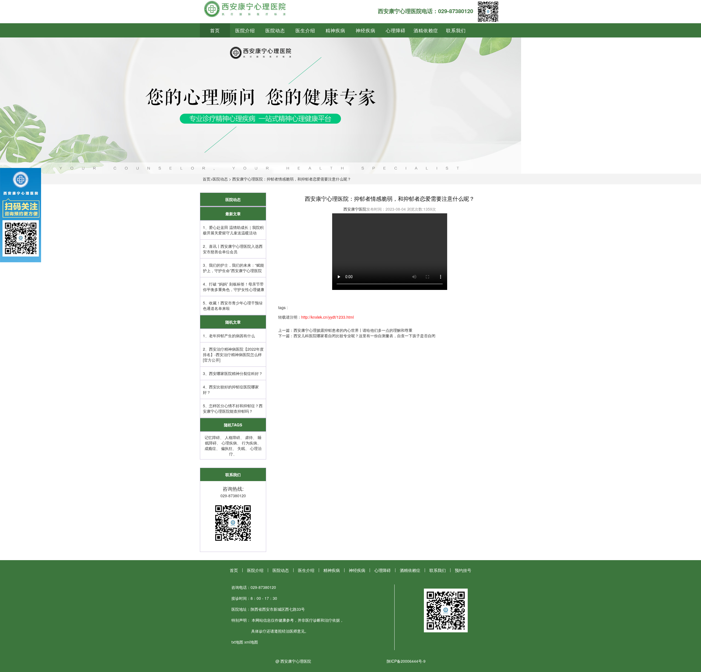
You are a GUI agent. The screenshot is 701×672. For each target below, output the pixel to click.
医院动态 (275, 30)
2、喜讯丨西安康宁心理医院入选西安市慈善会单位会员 (233, 248)
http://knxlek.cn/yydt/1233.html (327, 317)
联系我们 (456, 30)
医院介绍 (245, 30)
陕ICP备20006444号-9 (406, 661)
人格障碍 (232, 437)
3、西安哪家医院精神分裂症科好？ (233, 373)
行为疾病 (249, 443)
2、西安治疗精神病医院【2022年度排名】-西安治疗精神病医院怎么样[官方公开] (233, 354)
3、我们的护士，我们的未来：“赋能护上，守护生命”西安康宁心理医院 (233, 267)
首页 (215, 30)
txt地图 (237, 642)
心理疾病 (229, 443)
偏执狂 (226, 448)
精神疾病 (335, 30)
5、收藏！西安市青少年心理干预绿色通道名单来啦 (233, 305)
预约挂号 (463, 570)
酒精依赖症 (425, 30)
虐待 (249, 437)
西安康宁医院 (354, 209)
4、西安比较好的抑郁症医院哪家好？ (231, 389)
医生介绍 (305, 30)
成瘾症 (210, 448)
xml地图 (251, 642)
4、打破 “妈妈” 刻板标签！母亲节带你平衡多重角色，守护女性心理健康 (233, 286)
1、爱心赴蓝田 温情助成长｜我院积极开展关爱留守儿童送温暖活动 (233, 230)
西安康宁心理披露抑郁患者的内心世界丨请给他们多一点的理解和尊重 (353, 330)
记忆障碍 (212, 437)
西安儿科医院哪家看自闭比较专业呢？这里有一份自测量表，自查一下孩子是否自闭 (364, 335)
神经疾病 (365, 30)
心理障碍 (396, 30)
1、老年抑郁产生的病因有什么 (229, 335)
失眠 (241, 448)
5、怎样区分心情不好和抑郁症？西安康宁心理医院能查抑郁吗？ (233, 408)
